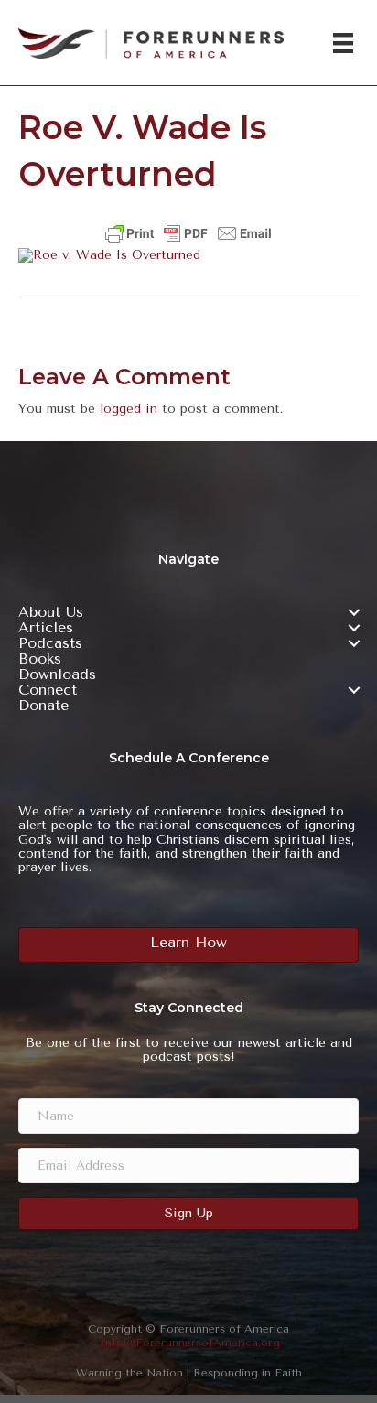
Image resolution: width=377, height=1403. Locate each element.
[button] (354, 612)
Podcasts (50, 643)
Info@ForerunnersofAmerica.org (190, 1342)
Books (39, 659)
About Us (50, 612)
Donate (43, 705)
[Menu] (343, 43)
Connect (47, 690)
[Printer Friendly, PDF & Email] (188, 233)
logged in (128, 408)
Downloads (57, 674)
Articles (45, 628)
